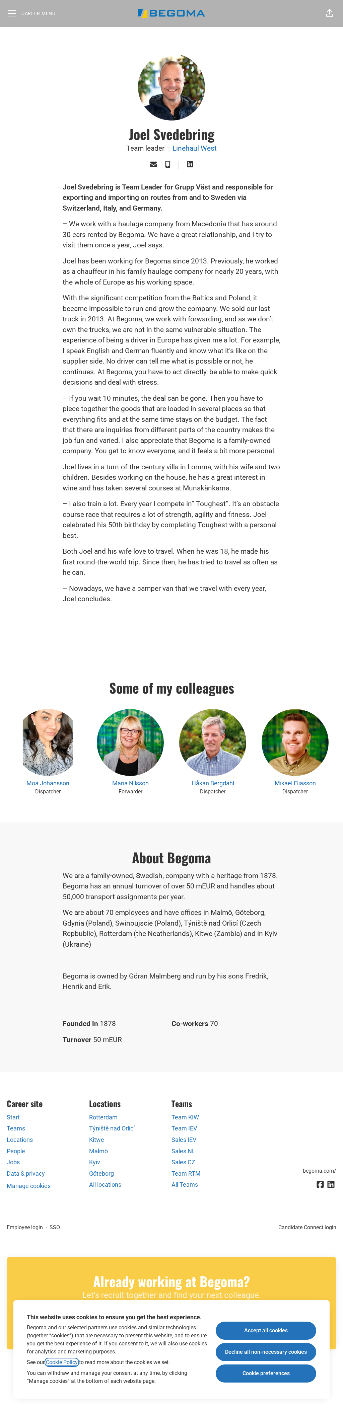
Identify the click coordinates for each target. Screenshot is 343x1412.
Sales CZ (183, 1162)
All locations (105, 1184)
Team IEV (184, 1128)
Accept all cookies (266, 1330)
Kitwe (96, 1139)
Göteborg (101, 1173)
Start (13, 1117)
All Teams (185, 1184)
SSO (55, 1227)
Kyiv (94, 1162)
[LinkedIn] (190, 165)
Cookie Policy (62, 1362)
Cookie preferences (266, 1373)
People (16, 1151)
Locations (20, 1139)
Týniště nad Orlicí (112, 1128)
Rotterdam (103, 1117)
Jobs (13, 1162)
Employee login (25, 1227)
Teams (16, 1128)
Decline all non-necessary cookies (266, 1352)
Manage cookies (29, 1185)
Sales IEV (184, 1139)
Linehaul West (195, 148)
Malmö (98, 1151)
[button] (329, 13)
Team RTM (186, 1173)
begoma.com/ (319, 1171)
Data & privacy (26, 1173)
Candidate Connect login (307, 1227)
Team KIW (185, 1117)
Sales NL (183, 1151)
